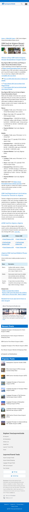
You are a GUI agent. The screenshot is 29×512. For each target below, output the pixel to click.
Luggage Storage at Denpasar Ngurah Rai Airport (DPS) (15, 409)
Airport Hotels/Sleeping (9, 460)
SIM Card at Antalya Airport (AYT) (16, 375)
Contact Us (12, 504)
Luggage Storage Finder (9, 463)
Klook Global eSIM (21, 247)
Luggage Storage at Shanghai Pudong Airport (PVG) (15, 402)
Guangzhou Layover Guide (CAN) (16, 362)
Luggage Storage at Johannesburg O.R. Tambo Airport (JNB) (16, 422)
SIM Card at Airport (7, 465)
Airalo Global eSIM (21, 239)
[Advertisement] (14, 22)
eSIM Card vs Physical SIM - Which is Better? (14, 294)
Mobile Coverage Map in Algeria (10, 290)
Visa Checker (6, 468)
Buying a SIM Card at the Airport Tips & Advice (14, 292)
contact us (12, 492)
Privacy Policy (20, 504)
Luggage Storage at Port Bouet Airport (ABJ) (14, 345)
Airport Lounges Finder (8, 457)
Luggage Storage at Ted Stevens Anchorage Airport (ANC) (15, 396)
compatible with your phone (8, 75)
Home (3, 38)
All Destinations (7, 439)
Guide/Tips (6, 444)
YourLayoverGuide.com (16, 509)
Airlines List (6, 441)
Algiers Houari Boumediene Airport (12, 68)
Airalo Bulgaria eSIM (8, 239)
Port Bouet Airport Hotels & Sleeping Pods (14, 350)
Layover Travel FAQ (8, 447)
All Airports (6, 436)
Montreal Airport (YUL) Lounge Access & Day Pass (15, 369)
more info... (17, 231)
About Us (6, 504)
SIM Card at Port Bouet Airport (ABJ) (12, 341)
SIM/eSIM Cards (10, 38)
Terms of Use (14, 506)
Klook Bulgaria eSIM (8, 247)
